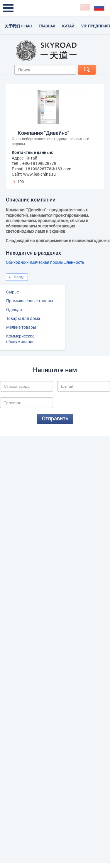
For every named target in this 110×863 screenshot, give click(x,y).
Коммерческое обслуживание (20, 338)
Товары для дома (23, 318)
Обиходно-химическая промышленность (45, 262)
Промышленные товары (29, 300)
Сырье (12, 292)
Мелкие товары (21, 327)
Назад (19, 276)
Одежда (14, 309)
